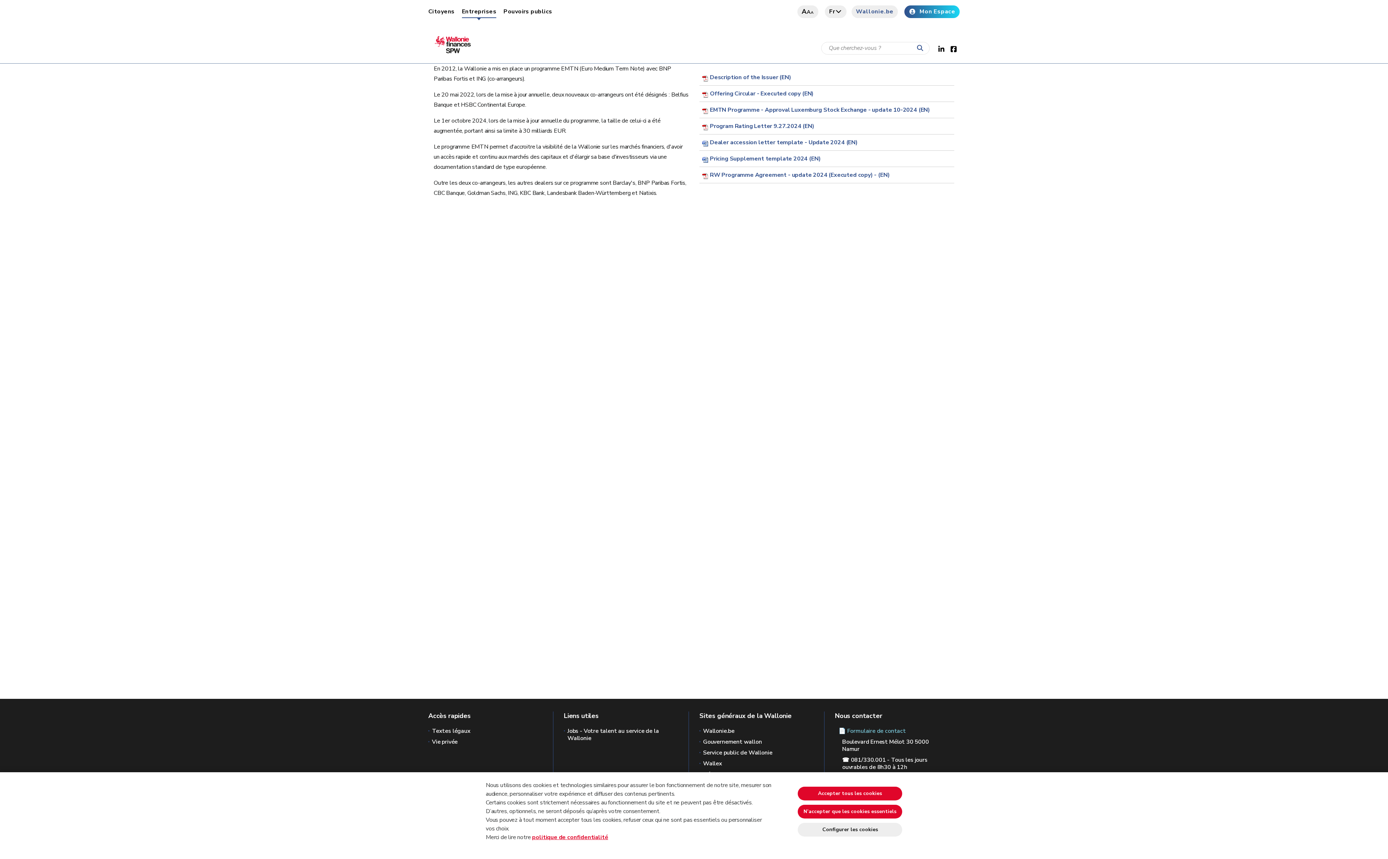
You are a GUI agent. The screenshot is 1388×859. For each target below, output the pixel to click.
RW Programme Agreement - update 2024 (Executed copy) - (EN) (800, 175)
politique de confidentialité (570, 837)
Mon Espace (937, 12)
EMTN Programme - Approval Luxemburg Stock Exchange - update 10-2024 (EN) (820, 110)
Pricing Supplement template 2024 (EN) (765, 159)
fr (832, 12)
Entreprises (479, 12)
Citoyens (441, 12)
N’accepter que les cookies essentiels (850, 811)
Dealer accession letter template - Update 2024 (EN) (784, 142)
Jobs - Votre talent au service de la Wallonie (613, 734)
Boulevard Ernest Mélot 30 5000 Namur (885, 745)
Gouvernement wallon (732, 741)
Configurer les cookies (850, 829)
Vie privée (445, 741)
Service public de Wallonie (737, 752)
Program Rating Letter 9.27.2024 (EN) (762, 126)
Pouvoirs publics (528, 12)
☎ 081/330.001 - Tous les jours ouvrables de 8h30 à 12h (885, 763)
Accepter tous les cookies (850, 793)
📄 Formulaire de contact (872, 731)
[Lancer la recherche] (921, 48)
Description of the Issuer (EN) (750, 77)
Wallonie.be (875, 12)
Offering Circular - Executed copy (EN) (762, 94)
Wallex (712, 763)
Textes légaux (451, 731)
